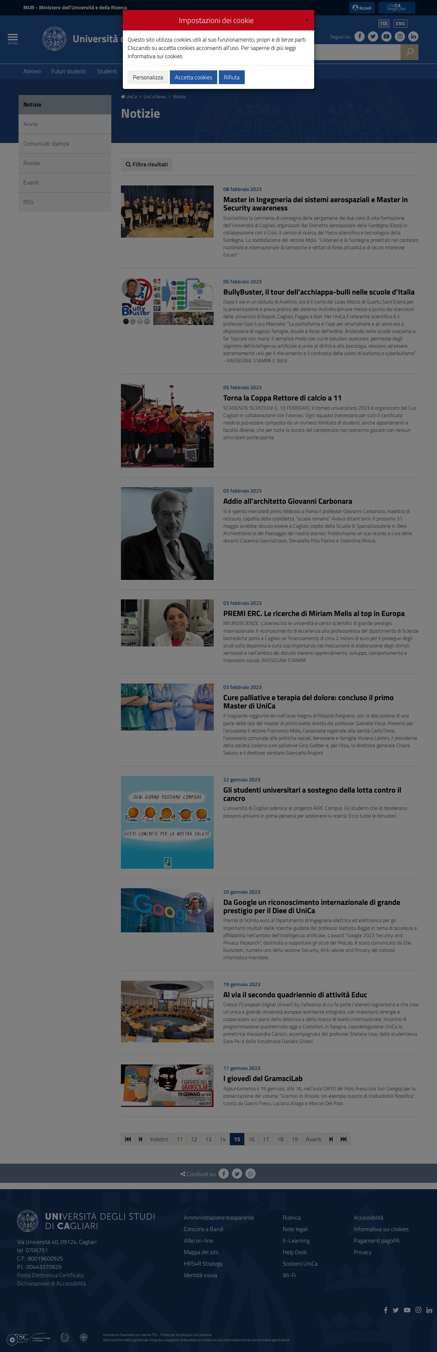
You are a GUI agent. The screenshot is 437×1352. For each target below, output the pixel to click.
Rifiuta (232, 77)
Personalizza (148, 77)
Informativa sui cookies (155, 56)
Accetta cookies (193, 77)
